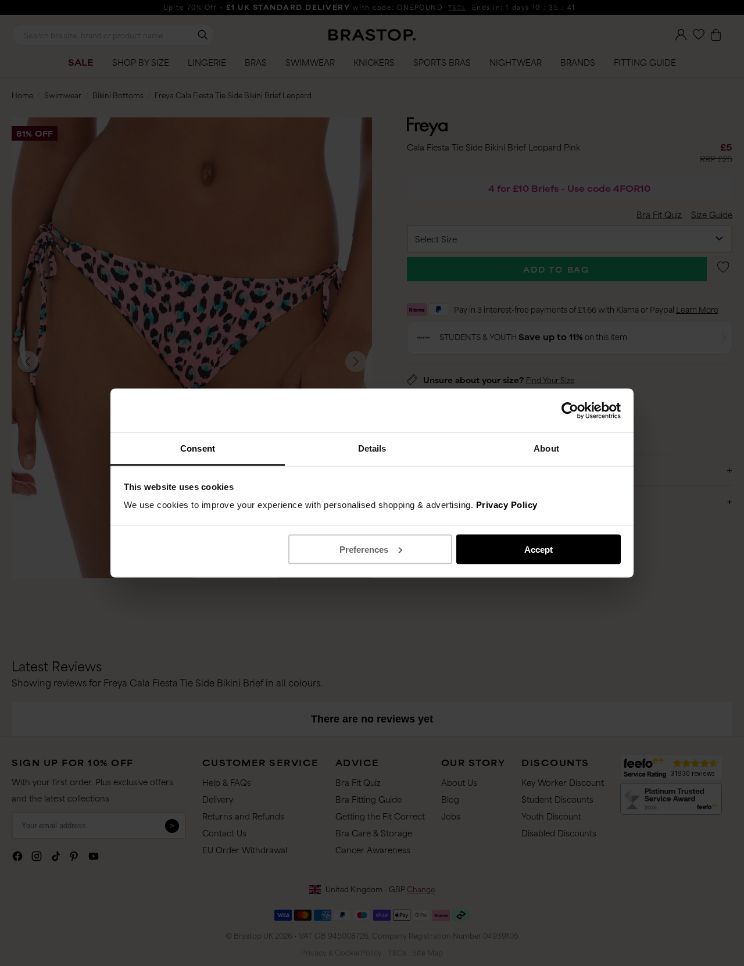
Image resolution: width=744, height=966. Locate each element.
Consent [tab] (197, 448)
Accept (538, 549)
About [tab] (546, 448)
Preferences (363, 549)
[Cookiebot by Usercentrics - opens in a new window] (570, 410)
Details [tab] (372, 448)
